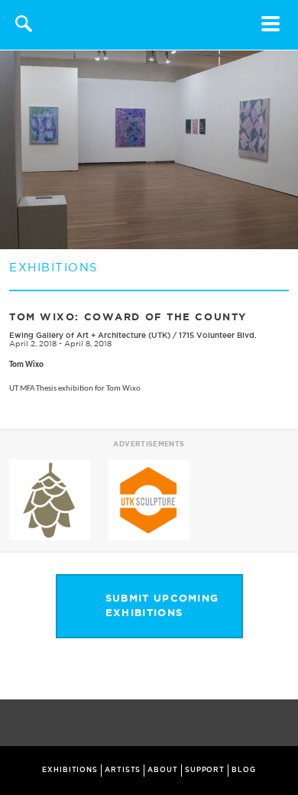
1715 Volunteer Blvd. (218, 335)
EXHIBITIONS (70, 770)
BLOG (244, 770)
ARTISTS (123, 770)
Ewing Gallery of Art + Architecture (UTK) (89, 335)
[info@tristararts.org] (283, 724)
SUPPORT (205, 770)
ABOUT (162, 770)
